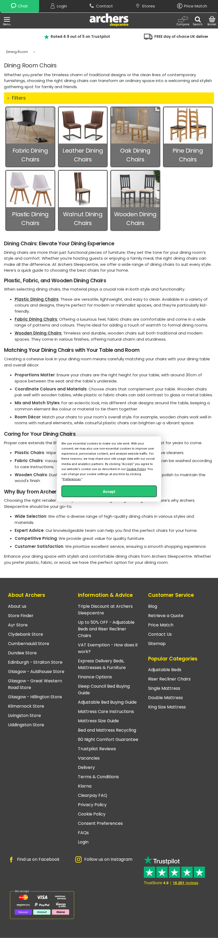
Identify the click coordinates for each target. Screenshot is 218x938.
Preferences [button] (72, 479)
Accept (109, 492)
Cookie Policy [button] (136, 469)
